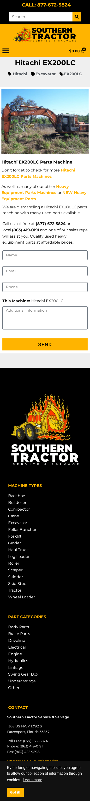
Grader (14, 543)
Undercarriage (22, 681)
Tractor (14, 590)
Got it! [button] (15, 792)
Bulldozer (17, 502)
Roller (13, 563)
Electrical (17, 647)
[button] (6, 51)
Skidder (15, 577)
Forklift (15, 536)
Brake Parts (19, 633)
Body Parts (18, 627)
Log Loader (19, 556)
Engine (15, 654)
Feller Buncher (22, 529)
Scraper (15, 570)
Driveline (16, 640)
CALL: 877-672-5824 (46, 5)
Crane (13, 516)
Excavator (17, 522)
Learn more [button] (32, 780)
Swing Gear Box (23, 674)
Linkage (16, 667)
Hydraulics (18, 660)
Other (13, 687)
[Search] (76, 16)
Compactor (19, 509)
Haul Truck (18, 550)
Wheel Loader (21, 597)
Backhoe (16, 495)
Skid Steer (18, 583)
